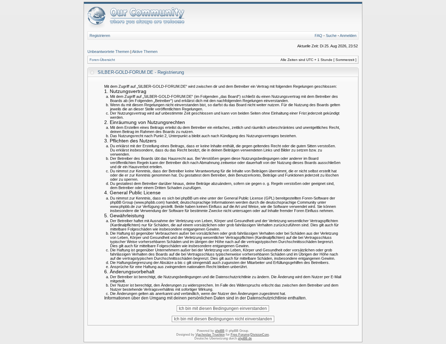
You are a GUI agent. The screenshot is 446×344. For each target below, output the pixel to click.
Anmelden (348, 35)
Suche (331, 35)
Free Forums (240, 334)
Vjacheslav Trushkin (210, 334)
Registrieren (100, 35)
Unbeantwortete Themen (108, 51)
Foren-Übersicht (102, 60)
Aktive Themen (144, 51)
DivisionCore (260, 334)
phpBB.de (245, 338)
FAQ (318, 35)
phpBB (219, 331)
